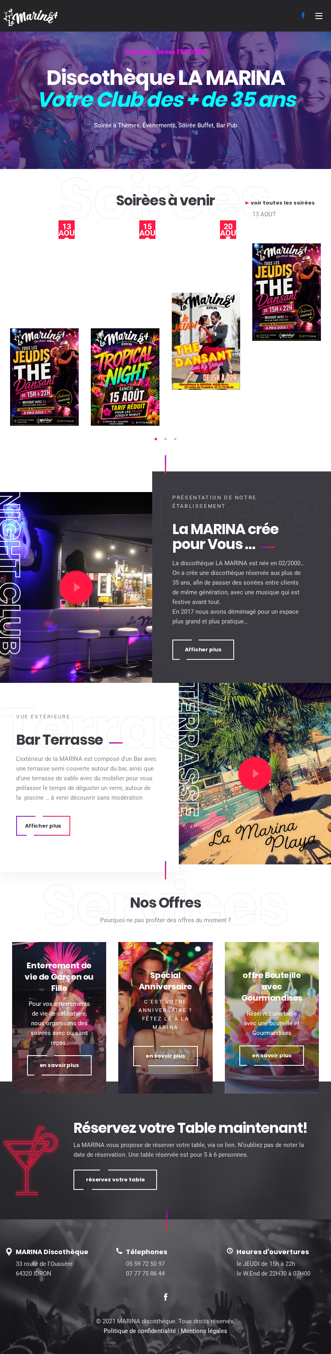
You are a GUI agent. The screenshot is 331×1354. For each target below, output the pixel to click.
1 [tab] (156, 439)
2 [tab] (165, 439)
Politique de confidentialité (140, 1331)
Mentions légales (204, 1331)
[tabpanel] (89, 322)
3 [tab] (175, 439)
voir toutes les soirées (283, 203)
